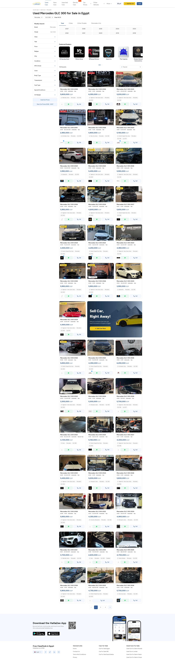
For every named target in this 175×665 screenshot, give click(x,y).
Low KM (125, 138)
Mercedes (73, 97)
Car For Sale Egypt (104, 648)
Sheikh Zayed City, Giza (124, 136)
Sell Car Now (101, 328)
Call (80, 104)
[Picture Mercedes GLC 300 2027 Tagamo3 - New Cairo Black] (129, 424)
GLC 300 (79, 97)
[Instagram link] (58, 652)
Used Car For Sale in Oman (134, 657)
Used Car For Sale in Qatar (134, 654)
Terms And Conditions (79, 654)
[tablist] (100, 23)
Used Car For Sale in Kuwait (134, 648)
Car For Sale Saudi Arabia (106, 654)
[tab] (62, 23)
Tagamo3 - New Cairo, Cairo (125, 97)
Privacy (75, 657)
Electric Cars (77, 3)
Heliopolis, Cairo (122, 520)
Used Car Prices (45, 100)
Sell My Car (130, 3)
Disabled (108, 558)
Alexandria (64, 174)
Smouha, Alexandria (95, 520)
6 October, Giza (65, 136)
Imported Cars (65, 4)
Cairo (63, 443)
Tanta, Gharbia (122, 558)
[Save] (83, 73)
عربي (120, 3)
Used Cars (46, 4)
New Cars (55, 4)
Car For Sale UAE (104, 651)
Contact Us (76, 651)
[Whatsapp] (68, 104)
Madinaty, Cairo (65, 558)
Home (74, 648)
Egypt (37, 652)
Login (139, 3)
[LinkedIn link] (54, 652)
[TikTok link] (49, 652)
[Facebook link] (45, 652)
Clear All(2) (57, 17)
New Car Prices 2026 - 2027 (45, 104)
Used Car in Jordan (131, 651)
